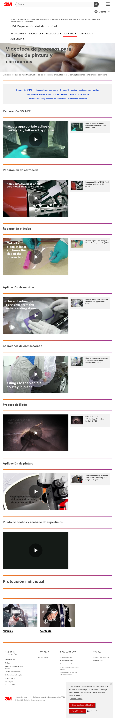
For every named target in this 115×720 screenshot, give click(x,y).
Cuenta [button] (102, 12)
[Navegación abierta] (108, 5)
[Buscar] (96, 4)
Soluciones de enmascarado (38, 94)
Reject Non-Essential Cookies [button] (82, 705)
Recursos (69, 34)
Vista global (17, 34)
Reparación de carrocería (47, 90)
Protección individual (77, 99)
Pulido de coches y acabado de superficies (47, 99)
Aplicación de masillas (89, 90)
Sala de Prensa (43, 657)
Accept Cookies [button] (77, 711)
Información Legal (21, 697)
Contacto (45, 631)
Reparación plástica (68, 90)
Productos (35, 34)
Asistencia (16, 39)
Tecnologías (9, 682)
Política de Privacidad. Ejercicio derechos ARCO (49, 697)
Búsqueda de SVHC (66, 661)
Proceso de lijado (60, 94)
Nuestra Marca (10, 678)
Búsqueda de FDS (66, 657)
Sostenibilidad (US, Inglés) (13, 675)
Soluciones (52, 34)
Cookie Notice (76, 699)
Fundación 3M (10, 685)
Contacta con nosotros (101, 657)
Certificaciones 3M (66, 664)
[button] (96, 711)
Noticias (8, 631)
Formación (85, 34)
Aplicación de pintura (79, 94)
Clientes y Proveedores (12, 671)
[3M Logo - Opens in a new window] (8, 4)
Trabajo (7, 663)
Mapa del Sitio (98, 661)
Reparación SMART (25, 90)
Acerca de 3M (10, 660)
